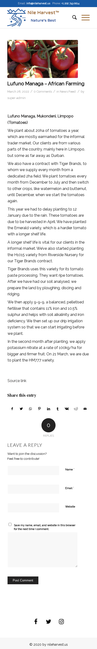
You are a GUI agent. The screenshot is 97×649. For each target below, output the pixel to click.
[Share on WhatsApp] (30, 408)
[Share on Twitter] (21, 408)
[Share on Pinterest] (39, 408)
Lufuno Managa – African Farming (46, 83)
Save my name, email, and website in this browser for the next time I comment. (44, 527)
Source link (17, 380)
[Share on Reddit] (76, 408)
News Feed (68, 91)
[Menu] (83, 17)
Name (69, 469)
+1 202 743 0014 (70, 3)
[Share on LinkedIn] (48, 408)
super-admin (16, 98)
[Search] (72, 17)
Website (70, 506)
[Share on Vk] (66, 408)
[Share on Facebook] (12, 408)
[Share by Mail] (85, 408)
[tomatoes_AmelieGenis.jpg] (42, 59)
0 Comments (43, 91)
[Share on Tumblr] (57, 408)
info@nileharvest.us (38, 3)
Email (69, 488)
